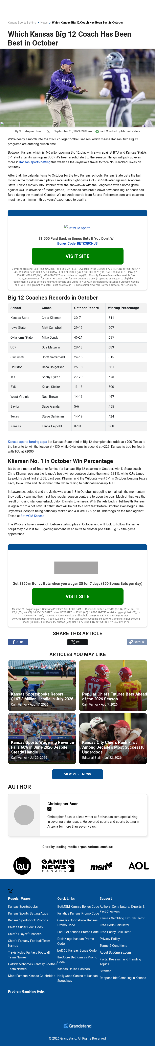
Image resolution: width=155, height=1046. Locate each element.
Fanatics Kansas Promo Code (78, 913)
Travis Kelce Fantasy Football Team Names (29, 955)
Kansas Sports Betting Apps (28, 913)
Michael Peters (130, 131)
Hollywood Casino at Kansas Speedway (77, 978)
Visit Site (77, 256)
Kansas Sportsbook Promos (28, 920)
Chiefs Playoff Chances (25, 934)
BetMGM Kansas (32, 516)
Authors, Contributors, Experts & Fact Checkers (122, 909)
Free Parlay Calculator (115, 932)
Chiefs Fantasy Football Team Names (29, 943)
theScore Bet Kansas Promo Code (77, 959)
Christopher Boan (30, 131)
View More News (77, 774)
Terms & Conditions (113, 946)
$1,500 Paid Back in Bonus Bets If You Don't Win (77, 238)
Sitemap (105, 971)
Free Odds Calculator (114, 925)
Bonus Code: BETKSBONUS (77, 243)
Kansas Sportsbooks (23, 907)
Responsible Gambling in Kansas (123, 978)
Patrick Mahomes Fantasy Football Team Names (32, 966)
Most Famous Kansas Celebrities (31, 976)
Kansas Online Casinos (73, 969)
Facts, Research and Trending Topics (120, 961)
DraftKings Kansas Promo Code (75, 941)
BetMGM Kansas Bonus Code (78, 907)
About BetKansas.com (115, 952)
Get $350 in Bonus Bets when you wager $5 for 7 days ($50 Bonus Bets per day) (77, 583)
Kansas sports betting (34, 162)
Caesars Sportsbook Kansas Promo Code (77, 922)
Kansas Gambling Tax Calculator (122, 918)
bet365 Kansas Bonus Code (77, 950)
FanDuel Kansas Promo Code (78, 932)
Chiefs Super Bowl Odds (25, 927)
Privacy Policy (110, 939)
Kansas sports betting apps (27, 442)
